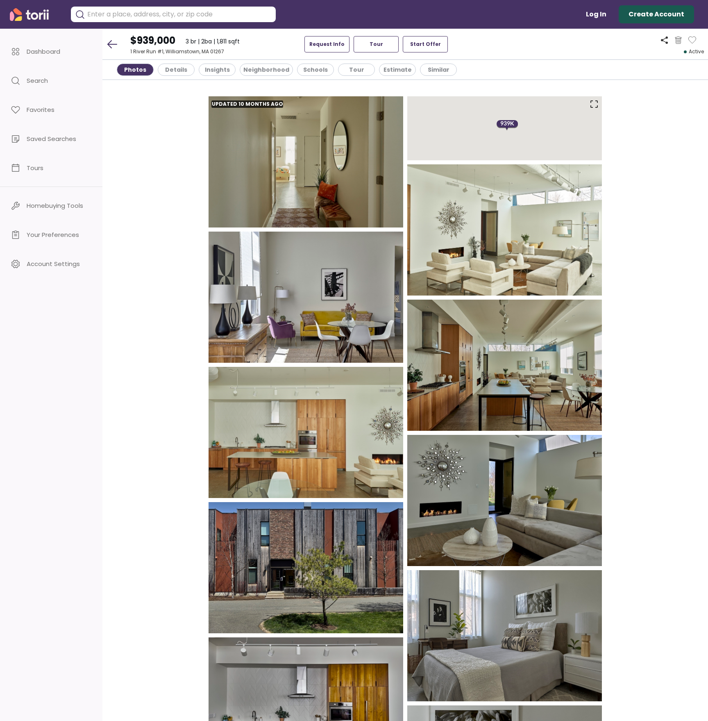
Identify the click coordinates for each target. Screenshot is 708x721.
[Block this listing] (678, 40)
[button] (51, 51)
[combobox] (179, 14)
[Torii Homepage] (35, 14)
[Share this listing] (664, 40)
